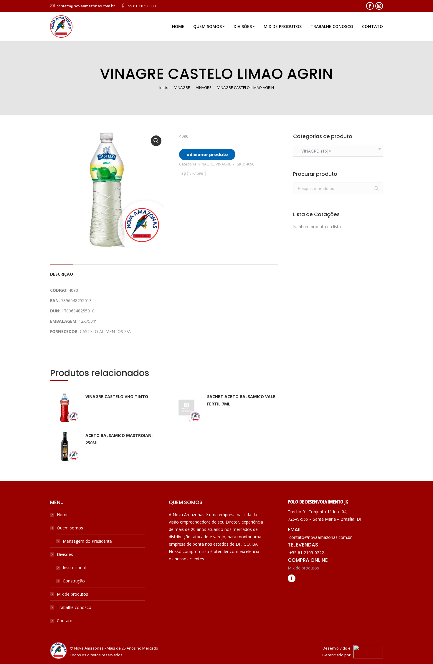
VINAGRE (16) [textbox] (314, 151)
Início (163, 87)
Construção (74, 581)
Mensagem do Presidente (87, 541)
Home (63, 514)
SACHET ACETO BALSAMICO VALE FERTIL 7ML (241, 400)
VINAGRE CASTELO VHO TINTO (116, 396)
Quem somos (70, 528)
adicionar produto (207, 155)
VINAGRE (182, 87)
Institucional (74, 567)
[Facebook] (291, 579)
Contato (64, 620)
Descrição (61, 274)
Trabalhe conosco (74, 607)
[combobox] (338, 151)
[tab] (61, 271)
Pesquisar (376, 188)
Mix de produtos (72, 594)
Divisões (65, 554)
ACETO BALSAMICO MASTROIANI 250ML (119, 439)
